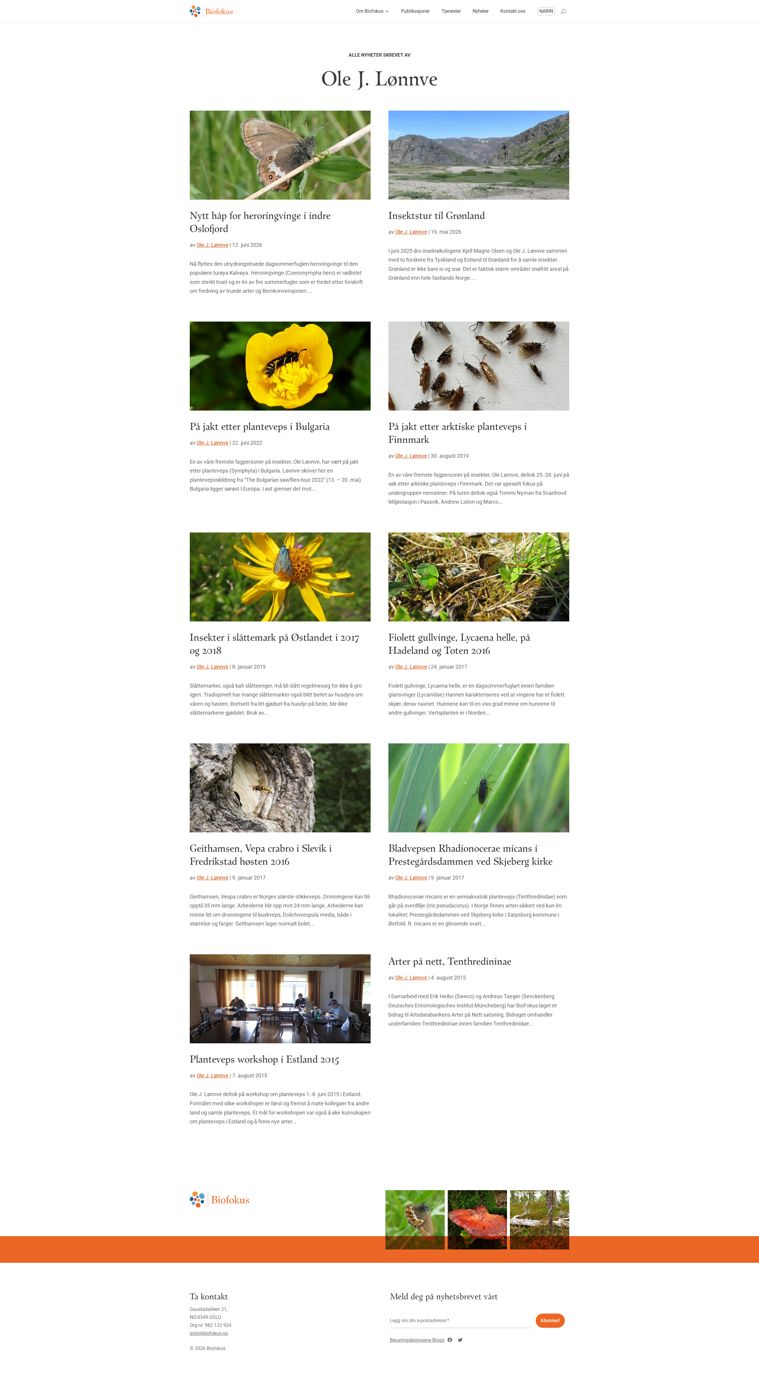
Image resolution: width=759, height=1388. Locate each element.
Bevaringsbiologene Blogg (417, 1340)
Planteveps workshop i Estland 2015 (264, 1058)
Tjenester (451, 11)
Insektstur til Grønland (436, 215)
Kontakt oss (512, 11)
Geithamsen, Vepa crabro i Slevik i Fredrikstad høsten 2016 (261, 854)
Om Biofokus (369, 11)
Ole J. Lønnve (213, 245)
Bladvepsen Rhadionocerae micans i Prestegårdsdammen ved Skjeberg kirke (470, 854)
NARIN (546, 11)
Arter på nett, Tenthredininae (449, 960)
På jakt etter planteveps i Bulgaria (260, 425)
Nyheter (481, 11)
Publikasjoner (415, 11)
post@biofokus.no (209, 1333)
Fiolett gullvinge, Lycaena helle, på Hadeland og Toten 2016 (459, 643)
